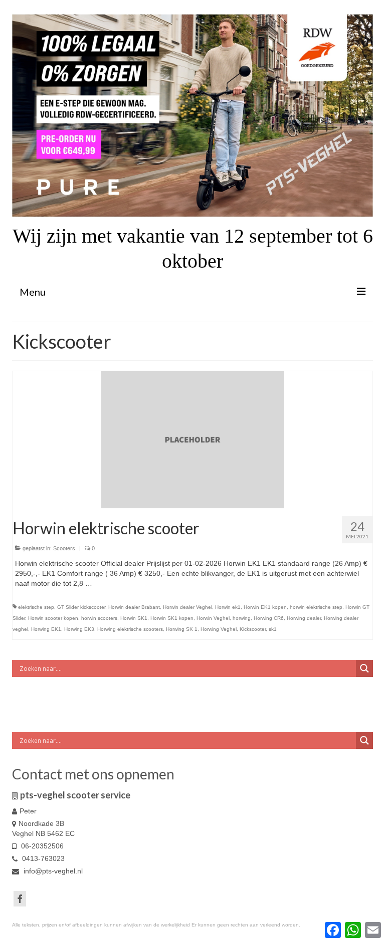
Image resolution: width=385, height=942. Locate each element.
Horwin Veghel (213, 618)
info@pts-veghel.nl (52, 871)
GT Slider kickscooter (81, 607)
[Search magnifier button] (364, 668)
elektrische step (36, 607)
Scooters (64, 548)
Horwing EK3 (79, 629)
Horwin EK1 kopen (265, 607)
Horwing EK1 (46, 629)
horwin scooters (99, 618)
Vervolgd (108, 583)
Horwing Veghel (219, 629)
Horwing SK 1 (182, 629)
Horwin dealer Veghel (187, 607)
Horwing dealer (304, 618)
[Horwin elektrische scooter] (192, 439)
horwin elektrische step (316, 607)
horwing (242, 618)
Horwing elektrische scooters (130, 629)
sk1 (273, 629)
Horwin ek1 (228, 607)
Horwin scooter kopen (53, 618)
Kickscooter (253, 629)
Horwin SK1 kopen (172, 618)
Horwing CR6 (269, 618)
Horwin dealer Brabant (134, 607)
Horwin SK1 (133, 618)
